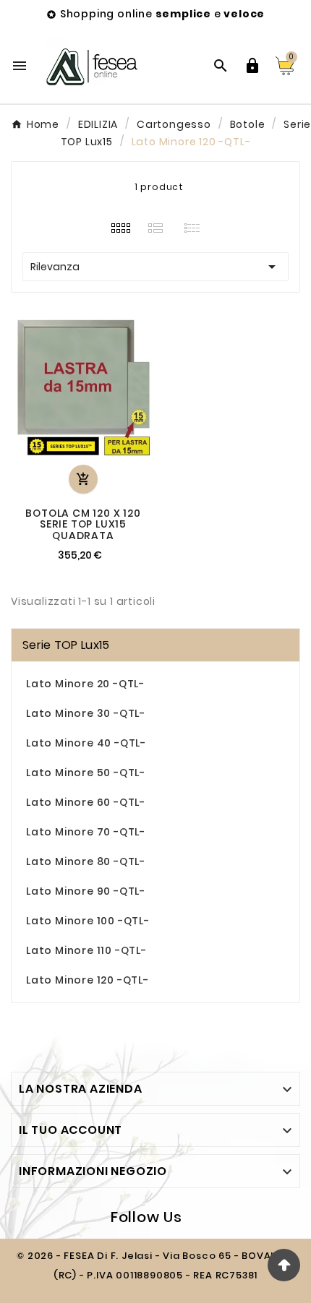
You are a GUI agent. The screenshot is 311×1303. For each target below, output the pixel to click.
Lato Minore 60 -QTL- (85, 802)
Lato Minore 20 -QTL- (85, 683)
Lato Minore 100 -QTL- (88, 920)
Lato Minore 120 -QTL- (87, 980)
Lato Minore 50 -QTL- (85, 772)
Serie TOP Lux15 (66, 645)
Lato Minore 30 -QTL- (85, 713)
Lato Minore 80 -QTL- (85, 861)
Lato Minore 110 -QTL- (86, 950)
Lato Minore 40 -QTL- (86, 743)
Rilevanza (155, 266)
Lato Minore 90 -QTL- (85, 891)
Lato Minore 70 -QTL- (85, 832)
